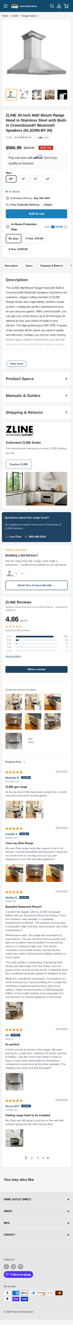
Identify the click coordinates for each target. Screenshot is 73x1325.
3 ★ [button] (9, 643)
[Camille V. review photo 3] (55, 873)
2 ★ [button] (9, 647)
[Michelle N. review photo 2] (35, 809)
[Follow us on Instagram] (13, 1266)
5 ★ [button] (9, 636)
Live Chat (15, 536)
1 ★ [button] (9, 650)
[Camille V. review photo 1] (14, 873)
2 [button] (32, 1157)
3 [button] (38, 1157)
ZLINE (15, 16)
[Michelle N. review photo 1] (14, 809)
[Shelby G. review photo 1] (14, 1011)
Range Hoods (29, 16)
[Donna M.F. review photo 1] (14, 1138)
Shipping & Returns (51, 265)
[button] (43, 1158)
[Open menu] (5, 5)
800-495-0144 (37, 536)
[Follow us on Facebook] (6, 1266)
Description (11, 265)
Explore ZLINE (19, 464)
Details (48, 204)
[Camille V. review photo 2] (35, 873)
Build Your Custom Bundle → (36, 585)
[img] (13, 772)
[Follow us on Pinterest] (20, 1266)
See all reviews (13, 656)
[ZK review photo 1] (14, 1082)
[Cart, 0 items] (66, 6)
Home (5, 16)
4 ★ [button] (9, 640)
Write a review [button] (36, 669)
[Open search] (52, 6)
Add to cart (36, 213)
